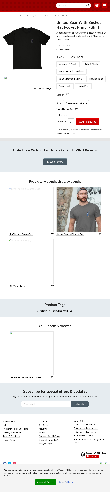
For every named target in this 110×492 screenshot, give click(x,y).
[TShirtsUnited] (14, 454)
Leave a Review (55, 161)
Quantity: (61, 121)
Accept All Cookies (45, 482)
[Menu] (104, 5)
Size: (59, 103)
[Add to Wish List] (52, 377)
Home (5, 16)
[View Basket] (97, 5)
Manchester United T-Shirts (21, 16)
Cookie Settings (65, 482)
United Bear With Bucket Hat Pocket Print (51, 16)
